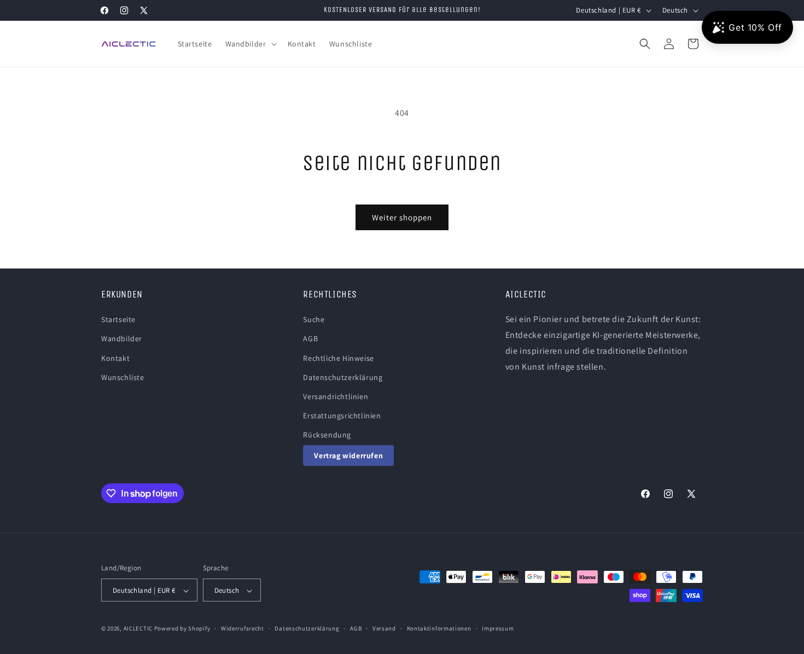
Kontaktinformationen (439, 628)
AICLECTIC (138, 629)
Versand (384, 628)
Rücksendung (327, 435)
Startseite (118, 319)
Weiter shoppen (402, 217)
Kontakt (115, 358)
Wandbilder (121, 339)
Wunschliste (122, 377)
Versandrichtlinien (335, 396)
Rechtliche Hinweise (338, 358)
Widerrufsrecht (242, 628)
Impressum (498, 628)
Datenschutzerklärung (342, 377)
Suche (313, 319)
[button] (250, 43)
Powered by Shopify (182, 629)
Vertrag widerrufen (348, 455)
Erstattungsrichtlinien (342, 416)
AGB (310, 339)
